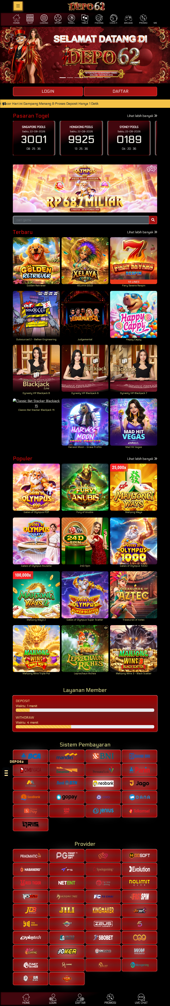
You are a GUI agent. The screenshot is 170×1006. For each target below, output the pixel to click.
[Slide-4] (92, 77)
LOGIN (48, 91)
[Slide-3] (85, 77)
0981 (129, 140)
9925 (33, 140)
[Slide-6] (107, 77)
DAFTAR (121, 91)
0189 (81, 140)
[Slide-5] (100, 77)
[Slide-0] (63, 77)
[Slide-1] (70, 77)
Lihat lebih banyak (140, 116)
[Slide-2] (77, 77)
